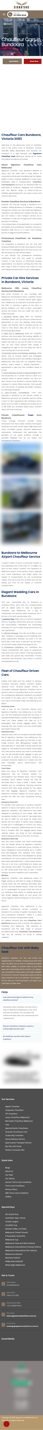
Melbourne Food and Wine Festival (20, 1243)
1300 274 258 (13, 1295)
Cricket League (11, 1221)
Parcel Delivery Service (15, 1139)
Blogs (7, 1167)
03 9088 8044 (13, 1285)
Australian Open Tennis (15, 1218)
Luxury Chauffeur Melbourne (17, 1117)
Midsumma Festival (13, 1254)
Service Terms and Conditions (18, 1182)
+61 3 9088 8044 (14, 1305)
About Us (9, 1171)
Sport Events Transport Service (18, 1143)
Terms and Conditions (14, 1186)
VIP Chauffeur (11, 1114)
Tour (7, 1124)
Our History (10, 1178)
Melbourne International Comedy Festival (23, 1247)
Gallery (8, 1196)
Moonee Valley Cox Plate (15, 1229)
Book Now (34, 61)
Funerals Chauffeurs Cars (16, 1132)
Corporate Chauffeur (14, 1110)
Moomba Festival (12, 1258)
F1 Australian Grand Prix (15, 1236)
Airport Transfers (12, 1106)
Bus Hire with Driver (13, 1146)
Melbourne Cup (11, 1240)
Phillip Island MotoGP (14, 1261)
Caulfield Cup (11, 1225)
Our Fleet (9, 1175)
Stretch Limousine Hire (14, 1150)
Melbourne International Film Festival (21, 1250)
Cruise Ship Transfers (14, 1135)
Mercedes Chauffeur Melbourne (19, 1121)
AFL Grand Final (11, 1214)
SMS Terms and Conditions (16, 1193)
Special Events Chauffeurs (16, 1128)
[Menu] (4, 14)
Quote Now (13, 61)
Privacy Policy (11, 1189)
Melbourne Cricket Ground (16, 1232)
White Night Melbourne (15, 1265)
